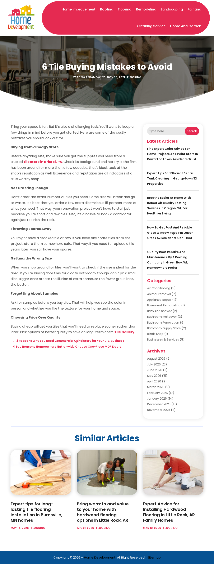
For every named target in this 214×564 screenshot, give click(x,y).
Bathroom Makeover (162, 317)
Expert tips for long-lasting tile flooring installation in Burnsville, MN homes (36, 512)
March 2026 (155, 387)
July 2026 (154, 364)
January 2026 (157, 398)
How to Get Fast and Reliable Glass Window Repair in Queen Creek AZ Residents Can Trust (170, 232)
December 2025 (159, 404)
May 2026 (154, 376)
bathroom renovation (163, 322)
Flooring (124, 9)
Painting (194, 9)
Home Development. (100, 557)
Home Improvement (79, 9)
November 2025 (158, 410)
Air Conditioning (158, 288)
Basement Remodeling (163, 305)
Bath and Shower (159, 311)
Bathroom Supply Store (164, 328)
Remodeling (146, 9)
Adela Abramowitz (90, 77)
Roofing (106, 9)
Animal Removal (159, 294)
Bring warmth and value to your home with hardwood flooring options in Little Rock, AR (103, 512)
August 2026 (156, 358)
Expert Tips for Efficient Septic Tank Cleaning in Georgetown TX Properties (172, 178)
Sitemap (154, 557)
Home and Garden (185, 26)
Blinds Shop (155, 334)
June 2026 (154, 370)
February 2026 (157, 393)
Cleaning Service (151, 26)
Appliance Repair (159, 300)
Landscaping (172, 9)
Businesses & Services (163, 339)
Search (192, 131)
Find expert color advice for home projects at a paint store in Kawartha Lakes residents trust (172, 154)
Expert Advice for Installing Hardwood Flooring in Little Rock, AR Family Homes (169, 512)
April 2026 (154, 381)
